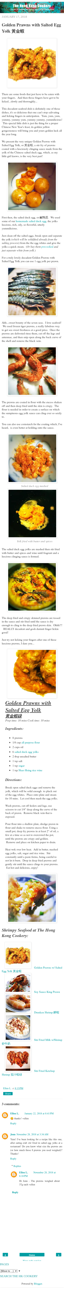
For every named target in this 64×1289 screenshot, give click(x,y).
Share (8, 1094)
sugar (21, 765)
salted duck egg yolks (27, 752)
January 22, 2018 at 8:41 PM (39, 1113)
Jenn (12, 1134)
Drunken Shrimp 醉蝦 (46, 1012)
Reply (13, 1123)
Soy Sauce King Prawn (47, 992)
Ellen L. (7, 1088)
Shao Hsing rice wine (30, 770)
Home (32, 1255)
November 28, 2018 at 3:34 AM (32, 1134)
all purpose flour (31, 742)
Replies (17, 1166)
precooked (47, 246)
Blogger (38, 1283)
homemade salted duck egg (31, 221)
